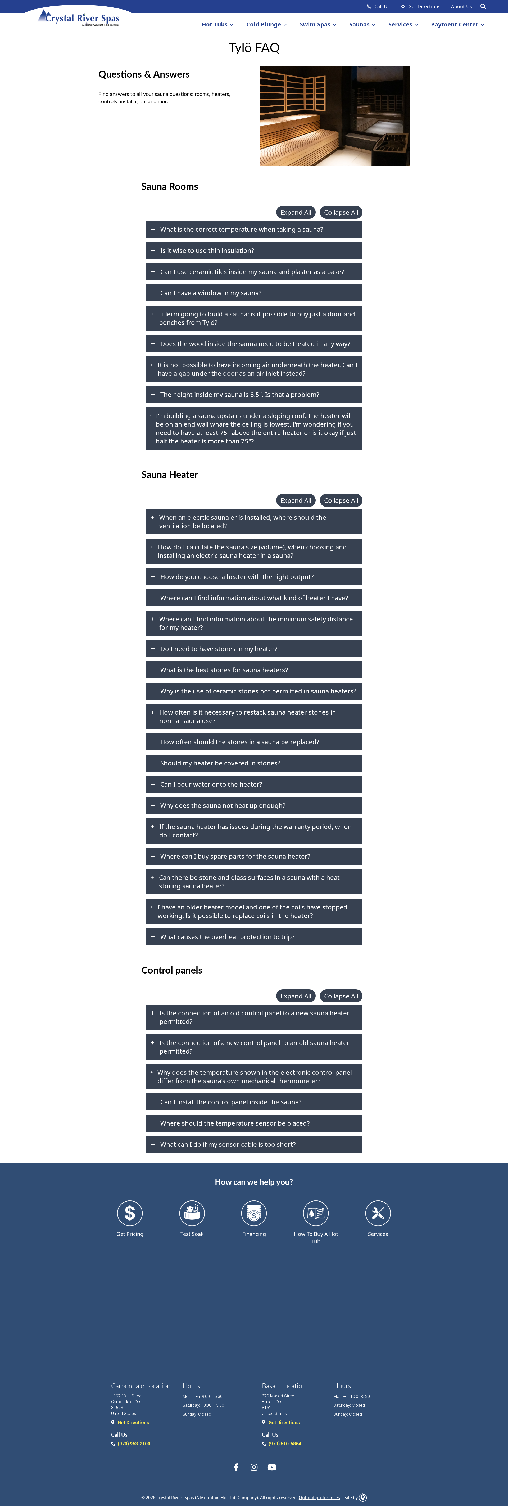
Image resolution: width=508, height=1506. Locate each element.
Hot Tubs (215, 24)
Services (400, 24)
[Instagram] (254, 1467)
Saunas (359, 24)
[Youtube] (272, 1467)
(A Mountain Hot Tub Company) (226, 1497)
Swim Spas (315, 24)
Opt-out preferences (319, 1497)
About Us (461, 6)
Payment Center (454, 24)
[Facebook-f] (236, 1467)
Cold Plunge (263, 24)
